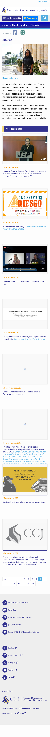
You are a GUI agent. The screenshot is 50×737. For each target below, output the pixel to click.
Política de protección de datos (19, 602)
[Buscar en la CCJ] (44, 18)
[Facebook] (15, 32)
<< (5, 579)
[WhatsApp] (23, 32)
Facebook (11, 648)
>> (33, 583)
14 (19, 583)
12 (9, 583)
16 (28, 583)
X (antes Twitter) (14, 655)
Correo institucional (9, 713)
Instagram (11, 662)
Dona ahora (31, 18)
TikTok (10, 677)
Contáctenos (12, 610)
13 (14, 583)
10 (44, 579)
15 (24, 583)
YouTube (11, 670)
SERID (22, 713)
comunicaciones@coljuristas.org (19, 617)
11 (5, 583)
